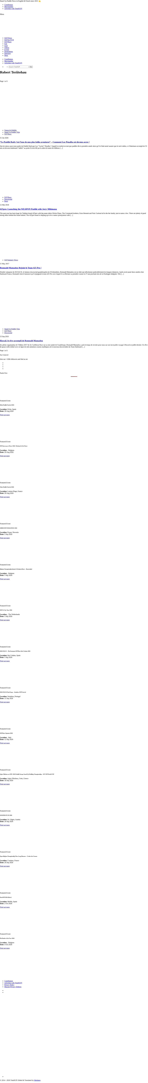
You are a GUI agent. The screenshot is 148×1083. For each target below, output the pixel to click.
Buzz (6, 201)
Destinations (8, 51)
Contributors (8, 5)
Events (6, 50)
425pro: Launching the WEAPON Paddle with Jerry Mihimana (28, 209)
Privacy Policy (9, 985)
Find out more (5, 415)
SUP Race (7, 42)
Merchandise (8, 7)
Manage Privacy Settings (12, 987)
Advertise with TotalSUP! (13, 9)
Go (31, 67)
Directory (7, 53)
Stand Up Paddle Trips (12, 132)
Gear (6, 46)
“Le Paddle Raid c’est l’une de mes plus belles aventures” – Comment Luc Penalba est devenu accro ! (44, 142)
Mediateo (37, 1080)
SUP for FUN (9, 40)
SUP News (8, 38)
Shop (6, 55)
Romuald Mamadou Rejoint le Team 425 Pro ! (20, 268)
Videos (6, 48)
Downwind (8, 199)
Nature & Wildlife (10, 130)
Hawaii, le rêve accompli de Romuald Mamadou (21, 341)
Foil (5, 44)
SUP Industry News (11, 260)
